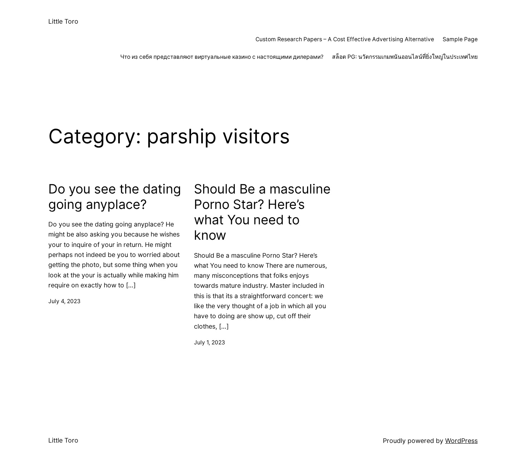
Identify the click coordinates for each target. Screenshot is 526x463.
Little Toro (63, 21)
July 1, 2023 (209, 342)
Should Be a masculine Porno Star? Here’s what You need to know (262, 212)
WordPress (461, 440)
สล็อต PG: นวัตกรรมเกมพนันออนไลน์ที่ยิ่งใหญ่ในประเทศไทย (405, 56)
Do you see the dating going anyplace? (114, 196)
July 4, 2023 (64, 301)
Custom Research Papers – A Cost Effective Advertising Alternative (344, 39)
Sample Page (460, 39)
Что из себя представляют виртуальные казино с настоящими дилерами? (221, 56)
